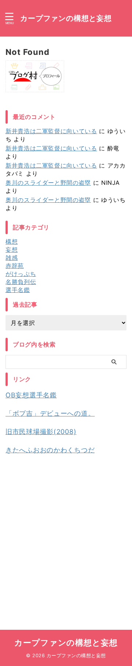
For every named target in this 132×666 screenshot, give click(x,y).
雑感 (12, 257)
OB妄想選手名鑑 (31, 395)
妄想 (12, 249)
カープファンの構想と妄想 (66, 18)
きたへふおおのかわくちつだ (50, 450)
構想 (12, 241)
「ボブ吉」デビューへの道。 (50, 413)
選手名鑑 (18, 289)
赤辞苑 (15, 265)
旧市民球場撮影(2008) (41, 431)
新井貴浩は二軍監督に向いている (51, 131)
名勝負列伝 (21, 281)
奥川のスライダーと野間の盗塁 (48, 182)
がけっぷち (21, 273)
